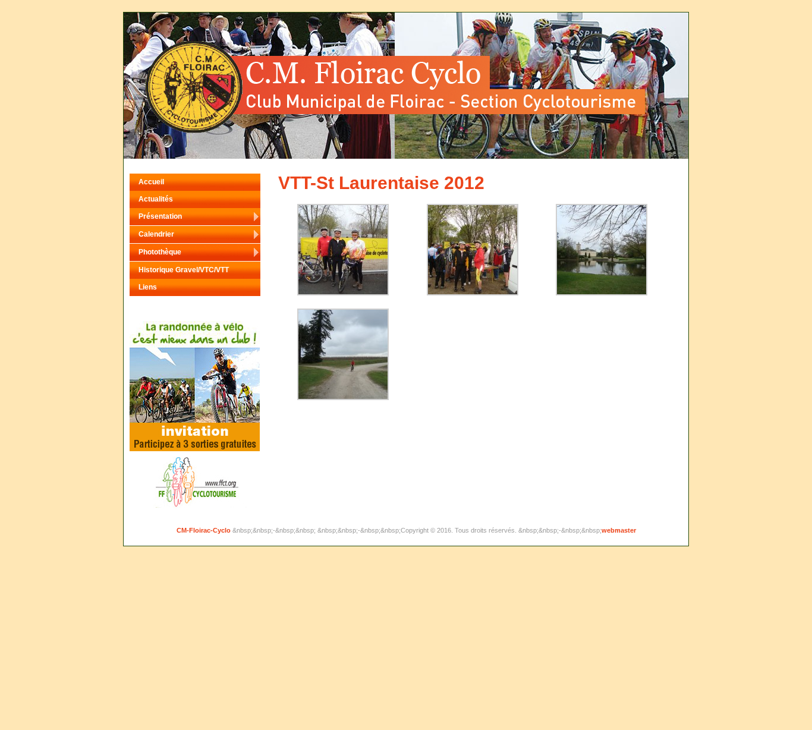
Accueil (151, 182)
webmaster (619, 530)
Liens (148, 287)
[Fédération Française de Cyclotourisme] (195, 449)
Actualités (156, 199)
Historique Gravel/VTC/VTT (184, 270)
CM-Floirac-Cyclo (204, 530)
